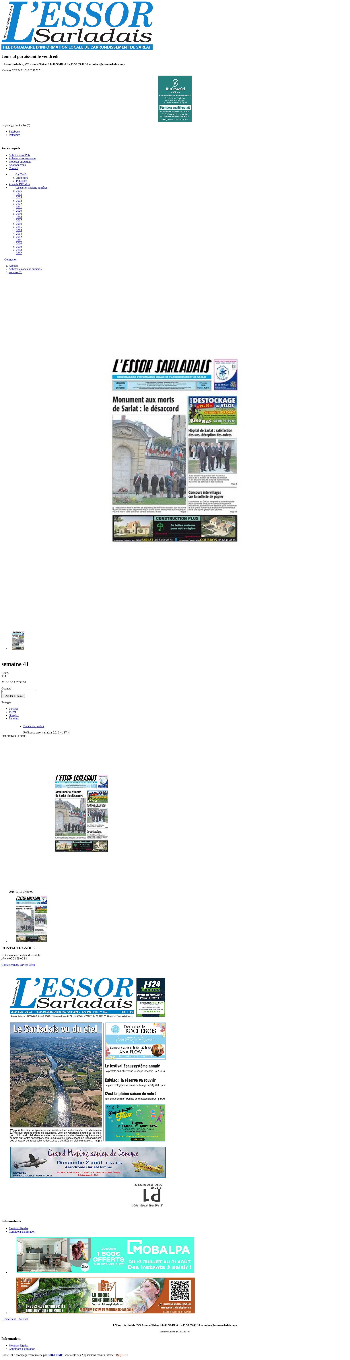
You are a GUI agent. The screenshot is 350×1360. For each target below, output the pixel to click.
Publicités (21, 181)
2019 (19, 214)
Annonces (22, 177)
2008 (19, 250)
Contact (13, 168)
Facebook (14, 131)
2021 (19, 207)
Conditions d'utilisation (22, 1231)
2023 (19, 200)
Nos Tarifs (18, 174)
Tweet (12, 712)
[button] (8, 1319)
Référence (29, 732)
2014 (19, 230)
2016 (19, 223)
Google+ (14, 715)
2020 (19, 210)
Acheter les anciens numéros (28, 187)
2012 (19, 237)
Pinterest (14, 718)
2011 (19, 240)
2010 (19, 243)
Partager (13, 708)
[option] (179, 1255)
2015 (19, 227)
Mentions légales (18, 1228)
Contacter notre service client (18, 964)
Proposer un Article (20, 161)
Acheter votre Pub (19, 155)
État (4, 736)
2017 (19, 220)
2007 (19, 253)
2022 (19, 204)
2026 (19, 191)
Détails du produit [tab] (33, 726)
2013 (19, 233)
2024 (19, 197)
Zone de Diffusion (19, 184)
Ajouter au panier (13, 696)
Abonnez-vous (17, 165)
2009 (19, 246)
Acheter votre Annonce (22, 158)
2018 (19, 217)
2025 (19, 194)
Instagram (14, 135)
